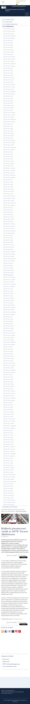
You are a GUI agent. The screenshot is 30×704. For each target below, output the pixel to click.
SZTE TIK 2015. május (8, 351)
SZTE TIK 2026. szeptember (9, 35)
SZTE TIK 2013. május (8, 407)
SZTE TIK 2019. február (8, 247)
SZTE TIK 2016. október (8, 309)
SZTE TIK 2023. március (8, 133)
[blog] (3, 631)
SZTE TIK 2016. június (8, 319)
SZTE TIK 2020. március (8, 216)
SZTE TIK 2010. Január (8, 497)
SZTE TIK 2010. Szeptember (9, 481)
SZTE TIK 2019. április (8, 242)
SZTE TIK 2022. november (9, 142)
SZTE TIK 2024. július (8, 96)
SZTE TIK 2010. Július (8, 483)
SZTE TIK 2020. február (8, 219)
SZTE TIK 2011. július (8, 458)
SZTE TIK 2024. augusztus (9, 93)
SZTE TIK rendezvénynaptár (9, 24)
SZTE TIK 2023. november (9, 114)
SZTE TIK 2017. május (8, 293)
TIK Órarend (5, 661)
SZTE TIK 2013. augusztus (9, 400)
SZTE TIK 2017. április (8, 295)
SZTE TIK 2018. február (8, 272)
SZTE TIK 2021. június (8, 182)
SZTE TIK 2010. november (9, 476)
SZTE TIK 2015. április (8, 353)
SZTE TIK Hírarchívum (8, 26)
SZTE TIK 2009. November (9, 502)
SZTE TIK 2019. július (8, 235)
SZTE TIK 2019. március (8, 244)
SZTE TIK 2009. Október (8, 504)
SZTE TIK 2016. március (8, 325)
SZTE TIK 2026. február (8, 52)
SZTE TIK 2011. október (8, 451)
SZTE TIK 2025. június (8, 70)
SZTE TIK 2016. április (8, 323)
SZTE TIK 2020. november (9, 198)
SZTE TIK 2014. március (8, 384)
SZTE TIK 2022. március (8, 161)
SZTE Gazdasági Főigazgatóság (11, 664)
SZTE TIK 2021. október (8, 172)
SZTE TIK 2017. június (8, 291)
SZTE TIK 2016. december (9, 305)
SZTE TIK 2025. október (8, 61)
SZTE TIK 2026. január (8, 54)
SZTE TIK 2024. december (9, 84)
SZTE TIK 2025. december (9, 56)
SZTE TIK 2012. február (8, 442)
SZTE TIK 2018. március (8, 270)
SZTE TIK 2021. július (8, 179)
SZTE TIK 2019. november (9, 226)
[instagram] (16, 631)
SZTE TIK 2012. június (8, 432)
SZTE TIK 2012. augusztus (9, 428)
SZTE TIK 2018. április (8, 267)
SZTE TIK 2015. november (9, 335)
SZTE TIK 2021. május (8, 184)
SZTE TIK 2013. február (8, 414)
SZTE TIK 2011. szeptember (9, 453)
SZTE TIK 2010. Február (8, 495)
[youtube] (19, 631)
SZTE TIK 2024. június (8, 98)
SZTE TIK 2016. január (8, 330)
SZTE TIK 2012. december (9, 418)
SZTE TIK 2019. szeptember (9, 230)
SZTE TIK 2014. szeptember (9, 370)
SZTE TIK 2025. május (8, 72)
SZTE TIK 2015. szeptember (9, 342)
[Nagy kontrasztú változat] (17, 4)
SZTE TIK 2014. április (8, 381)
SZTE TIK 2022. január (8, 165)
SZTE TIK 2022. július (8, 151)
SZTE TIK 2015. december (9, 332)
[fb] (6, 631)
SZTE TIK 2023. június (8, 126)
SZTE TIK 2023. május (8, 128)
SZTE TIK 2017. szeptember (9, 284)
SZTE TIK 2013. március (8, 411)
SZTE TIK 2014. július (8, 374)
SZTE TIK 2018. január (8, 274)
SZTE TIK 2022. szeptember (9, 147)
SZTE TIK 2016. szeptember (9, 312)
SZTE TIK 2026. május (8, 45)
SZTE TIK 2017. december (9, 277)
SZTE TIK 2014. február (8, 386)
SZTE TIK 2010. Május (8, 488)
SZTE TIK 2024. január (8, 110)
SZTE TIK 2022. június (8, 154)
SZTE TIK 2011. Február (8, 469)
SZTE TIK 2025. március (8, 77)
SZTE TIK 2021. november (9, 170)
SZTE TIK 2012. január (8, 444)
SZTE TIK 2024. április (8, 103)
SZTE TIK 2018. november (9, 254)
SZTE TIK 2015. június (8, 349)
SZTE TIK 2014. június (8, 377)
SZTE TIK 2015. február (8, 358)
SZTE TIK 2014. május (8, 379)
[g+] (13, 631)
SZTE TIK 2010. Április (8, 490)
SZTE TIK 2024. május (8, 100)
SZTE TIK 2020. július (8, 207)
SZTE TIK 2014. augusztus (9, 372)
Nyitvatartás (5, 659)
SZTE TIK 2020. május (8, 212)
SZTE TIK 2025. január (8, 82)
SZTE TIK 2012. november (9, 421)
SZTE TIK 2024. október (8, 89)
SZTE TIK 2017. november (9, 279)
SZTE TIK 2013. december (9, 390)
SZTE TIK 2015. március (8, 356)
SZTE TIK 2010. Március (8, 493)
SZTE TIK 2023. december (9, 112)
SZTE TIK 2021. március (8, 189)
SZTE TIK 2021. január (8, 193)
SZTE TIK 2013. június (8, 404)
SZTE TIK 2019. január (8, 249)
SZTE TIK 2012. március (8, 439)
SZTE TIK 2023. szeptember (9, 119)
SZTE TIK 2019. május (8, 240)
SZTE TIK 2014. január (8, 388)
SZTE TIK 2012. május (8, 435)
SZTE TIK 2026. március (8, 49)
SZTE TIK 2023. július (8, 124)
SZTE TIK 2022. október (8, 144)
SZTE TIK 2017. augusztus (9, 286)
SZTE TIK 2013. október (8, 395)
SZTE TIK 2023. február (8, 135)
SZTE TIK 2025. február (8, 79)
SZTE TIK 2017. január (8, 302)
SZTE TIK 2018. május (8, 265)
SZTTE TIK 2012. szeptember (9, 425)
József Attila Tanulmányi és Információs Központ (15, 10)
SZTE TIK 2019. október (8, 228)
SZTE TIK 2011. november (9, 449)
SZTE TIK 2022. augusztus (9, 149)
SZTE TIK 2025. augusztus (9, 66)
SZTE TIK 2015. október (8, 337)
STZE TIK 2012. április (8, 437)
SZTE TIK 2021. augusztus (9, 177)
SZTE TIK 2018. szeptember (9, 258)
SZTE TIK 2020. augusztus (9, 205)
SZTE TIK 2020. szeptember (9, 202)
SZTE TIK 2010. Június (8, 486)
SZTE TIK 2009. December (9, 500)
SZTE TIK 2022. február (8, 163)
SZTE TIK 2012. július (8, 430)
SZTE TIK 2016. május (8, 321)
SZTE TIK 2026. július (8, 40)
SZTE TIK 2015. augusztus (9, 344)
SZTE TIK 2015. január (8, 360)
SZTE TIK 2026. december (9, 28)
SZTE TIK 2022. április (8, 158)
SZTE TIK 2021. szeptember (9, 175)
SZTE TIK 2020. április (8, 214)
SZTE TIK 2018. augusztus (9, 260)
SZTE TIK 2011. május (8, 462)
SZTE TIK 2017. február (8, 300)
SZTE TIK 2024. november (9, 86)
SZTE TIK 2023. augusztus (9, 121)
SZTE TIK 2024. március (8, 105)
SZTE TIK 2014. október (8, 367)
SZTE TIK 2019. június (8, 237)
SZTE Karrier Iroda (17, 619)
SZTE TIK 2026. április (8, 47)
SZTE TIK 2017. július (8, 288)
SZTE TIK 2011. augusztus (9, 455)
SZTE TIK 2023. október (8, 117)
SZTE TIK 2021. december (9, 168)
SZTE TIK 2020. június (8, 209)
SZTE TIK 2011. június (8, 460)
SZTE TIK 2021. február (8, 191)
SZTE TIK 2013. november (9, 393)
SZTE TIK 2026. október (8, 33)
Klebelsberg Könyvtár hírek (9, 507)
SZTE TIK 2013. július (8, 402)
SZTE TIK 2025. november (9, 59)
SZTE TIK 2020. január (8, 221)
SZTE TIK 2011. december (9, 446)
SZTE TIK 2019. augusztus (9, 233)
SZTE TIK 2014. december (9, 363)
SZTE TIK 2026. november (9, 31)
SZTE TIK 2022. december (9, 140)
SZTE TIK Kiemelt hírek (8, 19)
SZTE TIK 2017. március (8, 298)
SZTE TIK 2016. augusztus (9, 314)
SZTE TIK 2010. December (9, 474)
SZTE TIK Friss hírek (7, 21)
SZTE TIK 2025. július (8, 68)
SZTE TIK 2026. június (8, 42)
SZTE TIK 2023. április (8, 131)
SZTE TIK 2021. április (8, 186)
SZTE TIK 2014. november (9, 365)
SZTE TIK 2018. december (9, 251)
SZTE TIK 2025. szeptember (9, 63)
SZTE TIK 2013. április (8, 409)
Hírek (2, 511)
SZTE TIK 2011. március (8, 467)
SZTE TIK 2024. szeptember (9, 91)
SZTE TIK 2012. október (8, 423)
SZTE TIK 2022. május (8, 156)
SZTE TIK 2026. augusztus (9, 38)
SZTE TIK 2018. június (8, 263)
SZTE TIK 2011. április (8, 465)
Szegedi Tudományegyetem (19, 6)
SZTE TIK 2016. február (8, 328)
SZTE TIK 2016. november (9, 307)
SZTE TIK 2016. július (8, 316)
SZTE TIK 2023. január (8, 137)
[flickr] (10, 631)
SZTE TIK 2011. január (8, 472)
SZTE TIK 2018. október (8, 256)
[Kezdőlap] (6, 7)
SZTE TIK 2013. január (8, 416)
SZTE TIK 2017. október (8, 281)
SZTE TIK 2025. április (8, 75)
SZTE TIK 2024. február (8, 107)
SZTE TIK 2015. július (8, 346)
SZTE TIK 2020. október (8, 200)
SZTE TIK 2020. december (9, 195)
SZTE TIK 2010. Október (8, 479)
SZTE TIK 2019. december (9, 223)
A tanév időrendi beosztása (9, 666)
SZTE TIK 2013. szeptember (9, 397)
